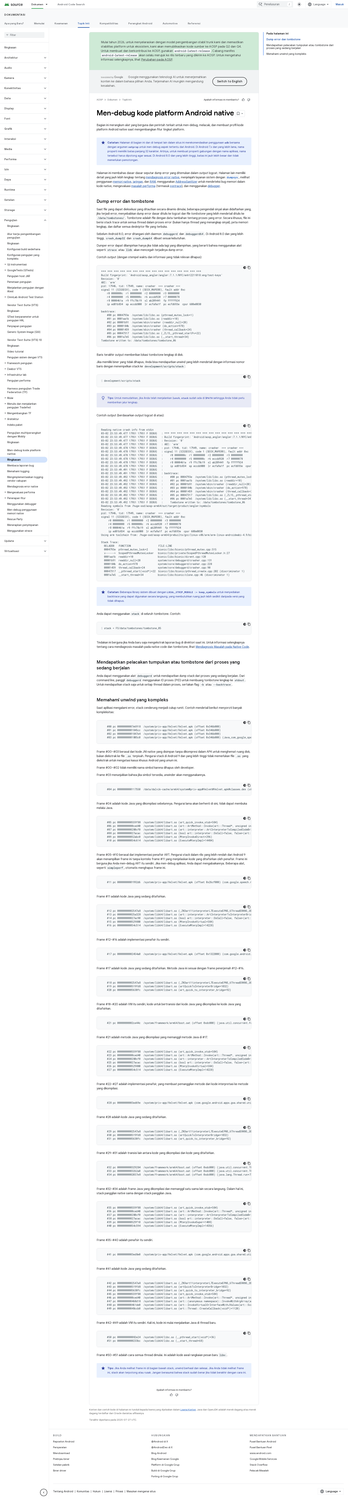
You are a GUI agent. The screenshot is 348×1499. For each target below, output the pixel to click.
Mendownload (61, 1453)
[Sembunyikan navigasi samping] (43, 1492)
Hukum (97, 1491)
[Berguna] (243, 99)
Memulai (39, 23)
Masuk (340, 4)
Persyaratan (60, 1447)
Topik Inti (84, 23)
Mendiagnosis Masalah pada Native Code (222, 647)
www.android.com (260, 1453)
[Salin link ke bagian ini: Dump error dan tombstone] (157, 202)
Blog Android (158, 1453)
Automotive (170, 23)
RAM (153, 182)
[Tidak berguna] (248, 99)
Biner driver (59, 1470)
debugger (214, 186)
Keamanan (61, 23)
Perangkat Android (140, 23)
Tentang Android (63, 1491)
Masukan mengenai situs (141, 1491)
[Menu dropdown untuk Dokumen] (48, 4)
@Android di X (159, 1441)
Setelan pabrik (61, 1464)
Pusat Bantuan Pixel (261, 1447)
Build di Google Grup (163, 1470)
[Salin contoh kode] (249, 267)
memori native (122, 182)
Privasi (119, 1491)
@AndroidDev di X (162, 1447)
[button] (21, 58)
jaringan (138, 182)
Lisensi (108, 1491)
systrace (176, 186)
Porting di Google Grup (164, 1476)
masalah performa (143, 186)
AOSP (100, 99)
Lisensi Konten (188, 1409)
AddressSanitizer (186, 182)
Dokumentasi (15, 14)
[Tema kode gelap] (245, 267)
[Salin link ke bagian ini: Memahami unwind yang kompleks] (171, 700)
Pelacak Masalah (259, 1470)
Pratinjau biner (61, 1459)
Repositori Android (63, 1441)
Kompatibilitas (109, 23)
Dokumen (37, 4)
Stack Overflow (259, 1464)
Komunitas (83, 1491)
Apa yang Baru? (14, 23)
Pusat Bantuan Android (263, 1441)
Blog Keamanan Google (165, 1459)
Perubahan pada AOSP (156, 59)
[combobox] (275, 4)
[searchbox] (24, 35)
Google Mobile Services (263, 1459)
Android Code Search (71, 4)
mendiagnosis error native (162, 177)
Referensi (194, 23)
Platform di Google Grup (165, 1464)
